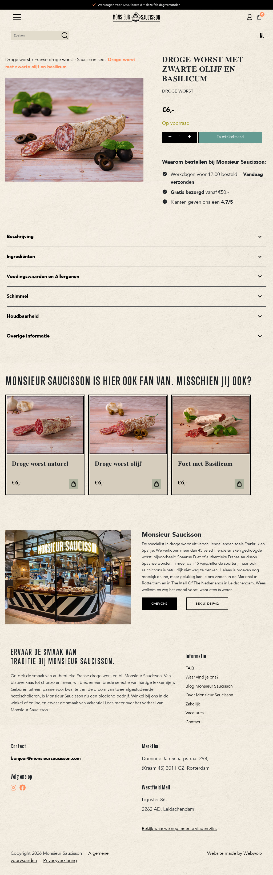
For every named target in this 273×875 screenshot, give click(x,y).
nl (262, 35)
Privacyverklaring (60, 860)
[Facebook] (22, 787)
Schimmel (17, 296)
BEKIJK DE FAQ (207, 603)
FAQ (190, 668)
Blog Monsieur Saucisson (209, 686)
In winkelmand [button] (73, 484)
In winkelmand (230, 137)
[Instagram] (13, 787)
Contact (193, 722)
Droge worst (17, 60)
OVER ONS (159, 603)
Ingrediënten (21, 256)
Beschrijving (20, 236)
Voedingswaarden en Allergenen (43, 276)
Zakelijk (193, 704)
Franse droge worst (53, 60)
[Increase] (189, 137)
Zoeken (64, 35)
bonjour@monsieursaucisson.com (46, 758)
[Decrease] (170, 137)
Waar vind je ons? (202, 677)
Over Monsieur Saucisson (209, 695)
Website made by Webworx (234, 853)
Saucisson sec (90, 60)
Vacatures (195, 713)
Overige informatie (28, 336)
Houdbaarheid (23, 316)
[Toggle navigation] (17, 17)
